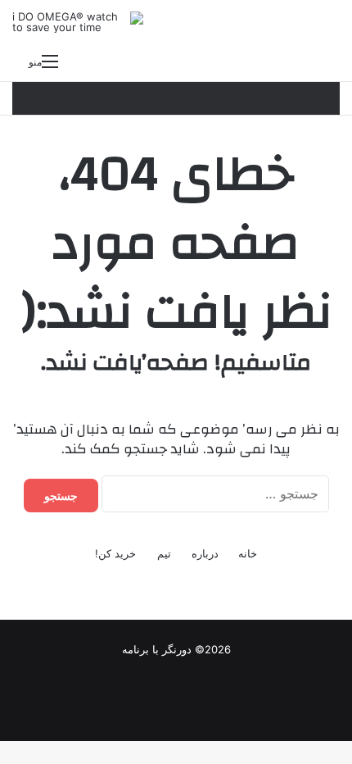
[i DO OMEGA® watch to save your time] (77, 22)
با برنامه (140, 649)
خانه (247, 553)
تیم (164, 553)
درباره (205, 553)
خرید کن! (115, 553)
